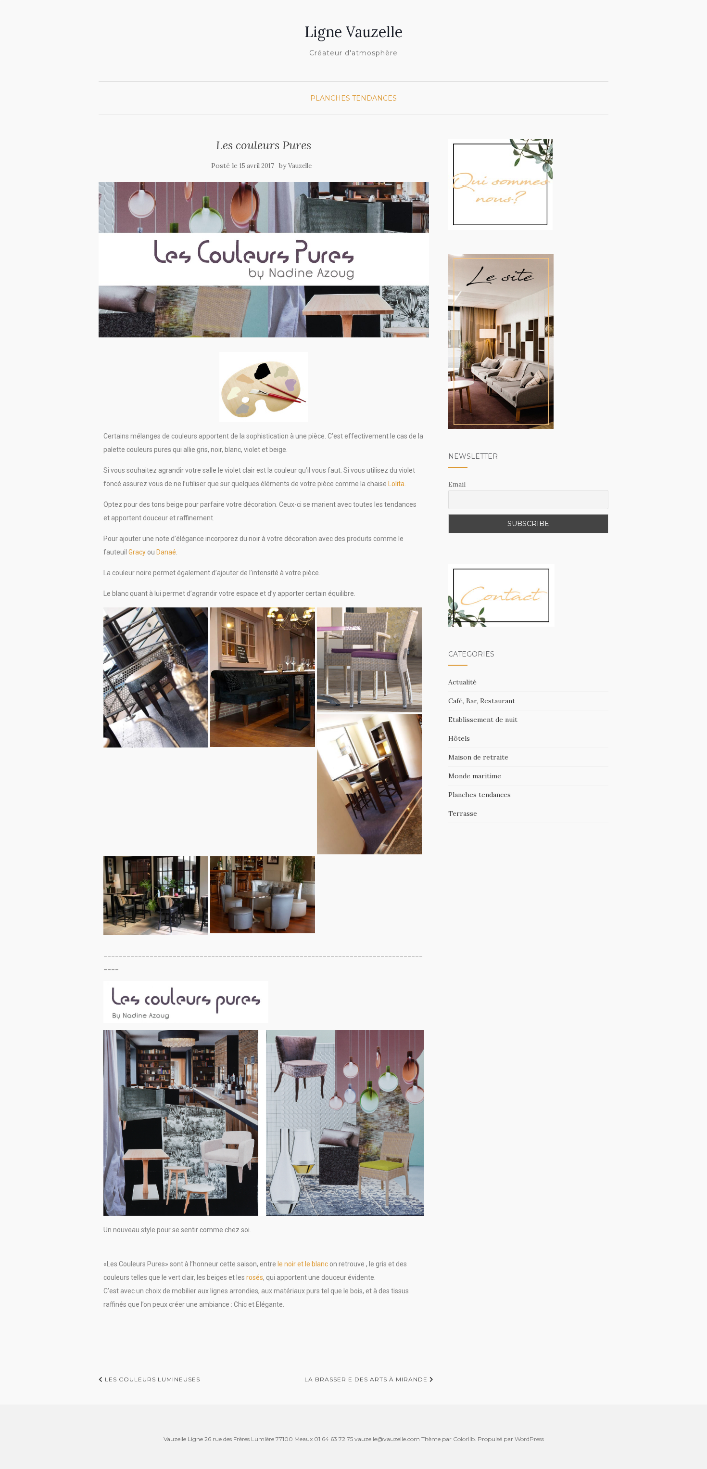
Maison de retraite (478, 757)
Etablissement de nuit (483, 719)
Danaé (166, 552)
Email (457, 484)
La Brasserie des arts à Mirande (366, 1379)
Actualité (462, 682)
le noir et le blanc (302, 1264)
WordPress (529, 1439)
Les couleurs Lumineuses (151, 1379)
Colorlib (464, 1439)
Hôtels (459, 738)
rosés (254, 1277)
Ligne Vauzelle (353, 32)
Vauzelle (300, 166)
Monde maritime (474, 776)
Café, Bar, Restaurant (481, 700)
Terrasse (462, 813)
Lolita (396, 484)
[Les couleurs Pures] (264, 259)
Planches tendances (353, 98)
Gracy (137, 552)
